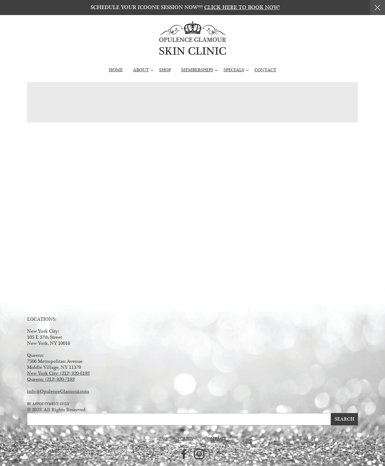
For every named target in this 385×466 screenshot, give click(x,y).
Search (344, 419)
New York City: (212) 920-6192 (58, 373)
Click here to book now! (242, 7)
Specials (233, 70)
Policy (186, 439)
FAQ (163, 439)
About (141, 70)
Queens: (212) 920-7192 (51, 379)
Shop (165, 70)
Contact (265, 70)
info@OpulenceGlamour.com (58, 391)
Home (116, 70)
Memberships (197, 70)
